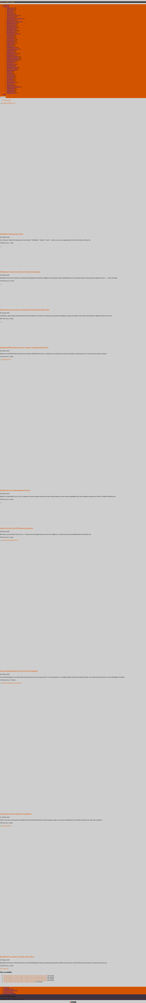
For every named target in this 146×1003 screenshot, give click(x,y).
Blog (4, 94)
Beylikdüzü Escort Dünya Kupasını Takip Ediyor (17, 957)
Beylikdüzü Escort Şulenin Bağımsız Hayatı (15, 490)
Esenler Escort (10, 41)
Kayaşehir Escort (11, 64)
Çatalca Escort (10, 36)
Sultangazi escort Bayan (13, 87)
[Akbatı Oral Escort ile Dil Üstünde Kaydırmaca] (10, 522)
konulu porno (10, 65)
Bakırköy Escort (11, 24)
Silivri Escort (10, 80)
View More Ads (4, 968)
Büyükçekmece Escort (13, 33)
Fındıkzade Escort (11, 47)
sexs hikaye (10, 79)
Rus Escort (10, 73)
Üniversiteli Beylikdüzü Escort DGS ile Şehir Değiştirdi (19, 671)
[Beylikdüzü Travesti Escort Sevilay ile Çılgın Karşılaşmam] (10, 265)
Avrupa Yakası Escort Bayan (14, 18)
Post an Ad (3, 97)
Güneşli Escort (11, 50)
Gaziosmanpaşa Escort (13, 49)
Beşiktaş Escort (11, 29)
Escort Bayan (10, 38)
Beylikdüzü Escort (12, 30)
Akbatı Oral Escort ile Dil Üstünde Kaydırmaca (16, 528)
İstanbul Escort (11, 55)
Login (12, 2)
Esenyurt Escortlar (8, 992)
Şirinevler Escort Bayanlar (10, 990)
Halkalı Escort (10, 52)
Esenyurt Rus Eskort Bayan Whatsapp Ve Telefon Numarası (19, 981)
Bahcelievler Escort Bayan (14, 21)
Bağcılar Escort (11, 20)
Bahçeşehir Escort (11, 23)
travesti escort (10, 91)
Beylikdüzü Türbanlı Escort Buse (11, 234)
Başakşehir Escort (11, 26)
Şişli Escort (10, 83)
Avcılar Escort (10, 17)
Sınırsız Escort (10, 85)
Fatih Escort (10, 46)
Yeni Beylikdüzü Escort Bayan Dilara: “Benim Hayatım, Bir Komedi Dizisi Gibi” (25, 975)
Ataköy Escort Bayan (12, 15)
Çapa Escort (10, 35)
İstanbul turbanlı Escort (13, 59)
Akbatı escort (10, 8)
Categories (6, 6)
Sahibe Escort (10, 74)
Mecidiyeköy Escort (12, 68)
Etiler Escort (10, 44)
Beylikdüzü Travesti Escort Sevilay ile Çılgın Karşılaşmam (20, 272)
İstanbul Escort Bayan (13, 56)
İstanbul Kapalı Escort (13, 58)
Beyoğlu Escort (11, 32)
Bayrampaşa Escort (12, 27)
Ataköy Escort (10, 14)
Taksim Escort (10, 88)
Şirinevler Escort (11, 82)
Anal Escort (10, 11)
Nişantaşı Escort (11, 70)
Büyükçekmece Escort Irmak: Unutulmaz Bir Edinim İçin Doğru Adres (24, 310)
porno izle (9, 71)
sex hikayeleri (10, 77)
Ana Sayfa (6, 5)
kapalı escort (10, 62)
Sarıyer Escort (10, 76)
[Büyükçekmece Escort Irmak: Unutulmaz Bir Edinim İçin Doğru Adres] (10, 303)
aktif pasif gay (10, 9)
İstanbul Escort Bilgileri (9, 993)
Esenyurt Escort (11, 43)
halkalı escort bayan (12, 53)
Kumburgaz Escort (12, 67)
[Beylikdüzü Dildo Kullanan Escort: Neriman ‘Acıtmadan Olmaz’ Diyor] (10, 341)
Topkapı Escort (11, 90)
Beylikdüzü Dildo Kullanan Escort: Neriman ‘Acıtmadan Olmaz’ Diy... (24, 347)
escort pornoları (11, 40)
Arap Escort (10, 12)
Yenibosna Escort (11, 93)
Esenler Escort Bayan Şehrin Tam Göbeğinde (15, 814)
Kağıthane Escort (11, 61)
